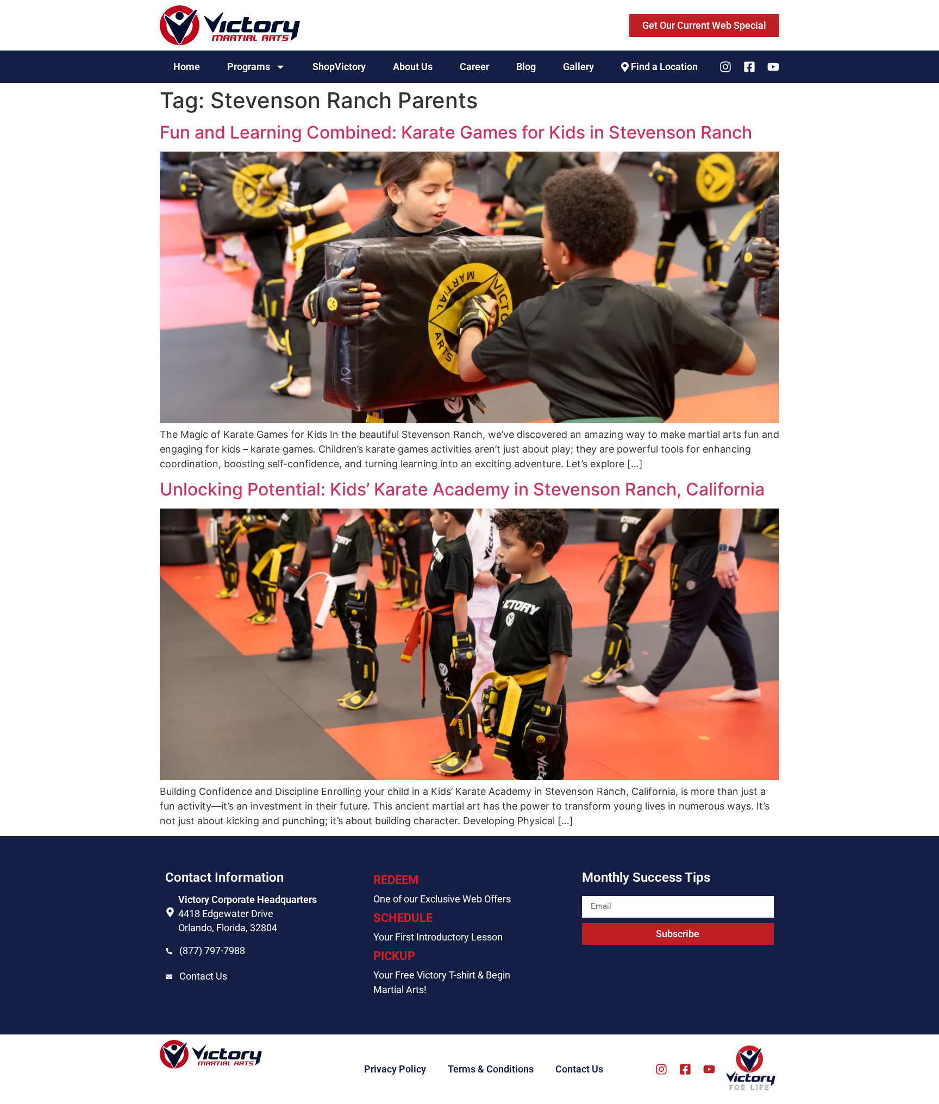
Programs (248, 66)
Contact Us (203, 976)
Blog (526, 66)
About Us (413, 66)
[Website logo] (230, 25)
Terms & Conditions (491, 1069)
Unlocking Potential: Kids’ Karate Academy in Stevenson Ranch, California (462, 489)
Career (474, 66)
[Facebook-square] (749, 67)
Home (186, 66)
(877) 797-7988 (212, 950)
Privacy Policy (395, 1069)
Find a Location (664, 66)
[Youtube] (773, 67)
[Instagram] (725, 67)
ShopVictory (339, 66)
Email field (605, 891)
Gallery (578, 66)
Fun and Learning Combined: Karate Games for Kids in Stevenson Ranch (456, 132)
